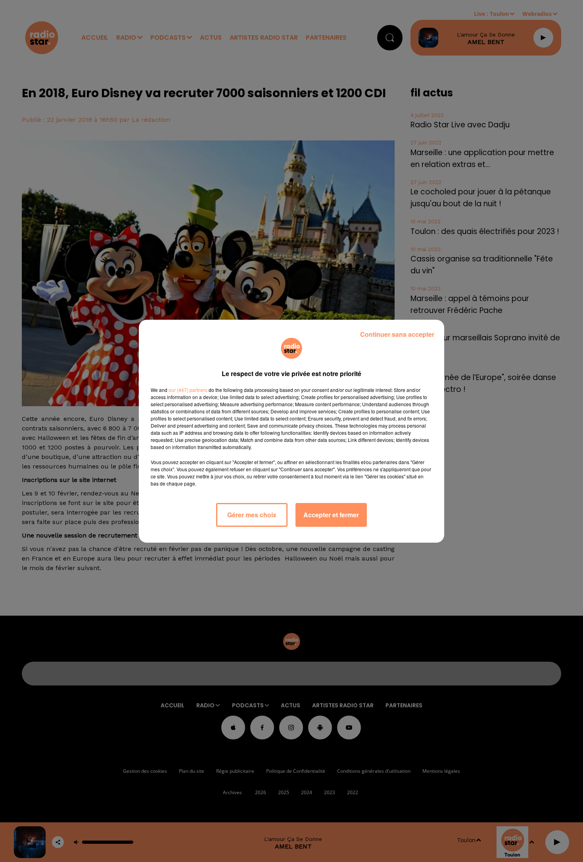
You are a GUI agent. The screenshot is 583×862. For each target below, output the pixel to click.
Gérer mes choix (251, 514)
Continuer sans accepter (397, 334)
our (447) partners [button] (188, 389)
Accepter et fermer (331, 514)
